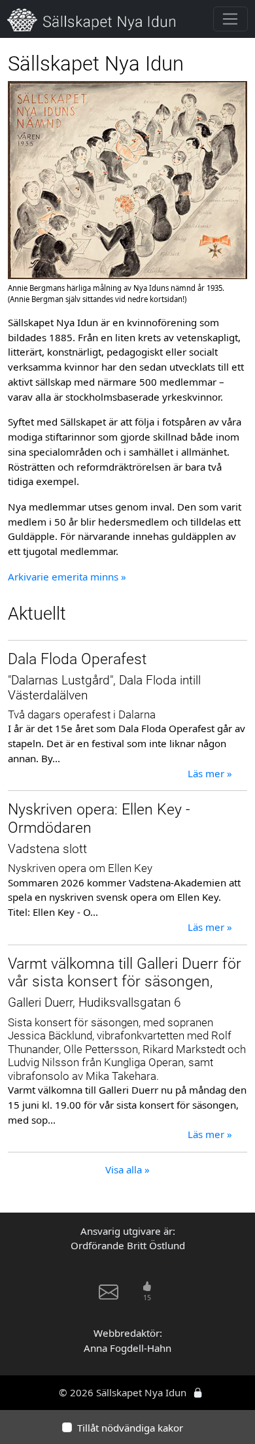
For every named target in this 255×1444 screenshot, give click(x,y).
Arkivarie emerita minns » (67, 576)
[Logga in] (198, 1392)
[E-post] (108, 1296)
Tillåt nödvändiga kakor (130, 1427)
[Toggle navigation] (230, 19)
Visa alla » (127, 1169)
